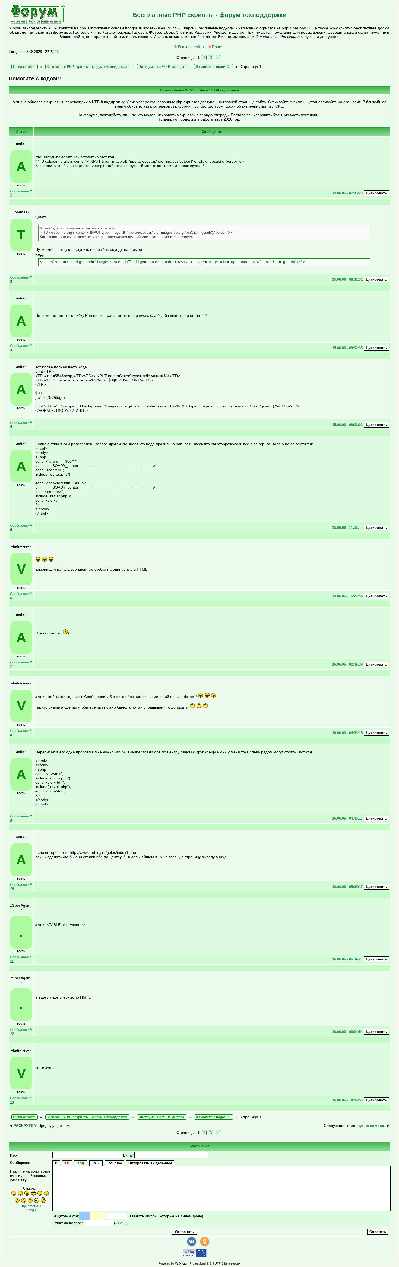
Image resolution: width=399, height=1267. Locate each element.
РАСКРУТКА (25, 1125)
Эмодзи (30, 1210)
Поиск (217, 47)
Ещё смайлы (30, 1206)
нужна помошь (371, 1125)
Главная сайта (191, 47)
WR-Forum (182, 1263)
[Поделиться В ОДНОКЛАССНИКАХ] (204, 1241)
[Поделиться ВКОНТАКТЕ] (191, 1241)
